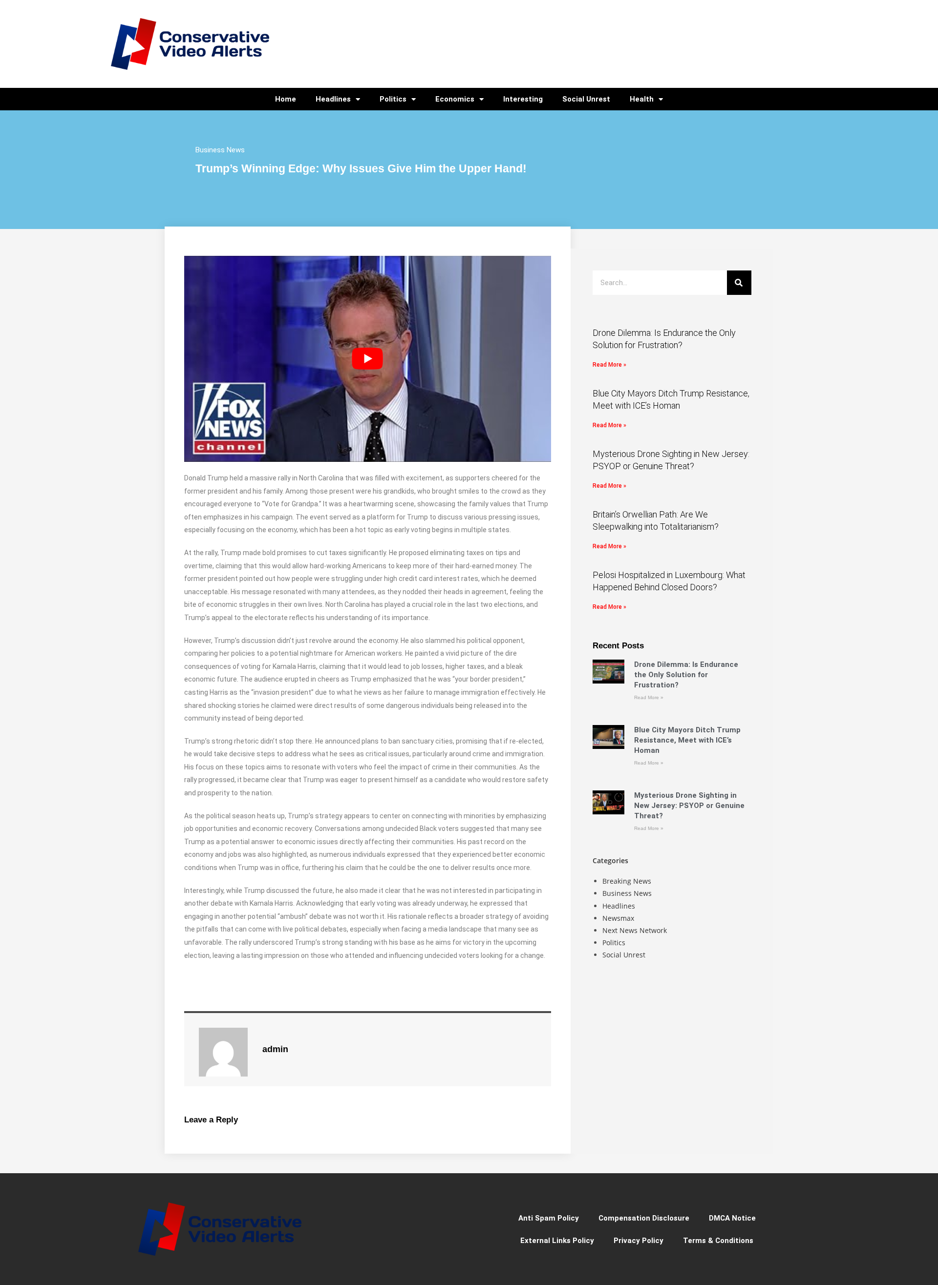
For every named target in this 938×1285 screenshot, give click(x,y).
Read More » (609, 364)
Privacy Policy (638, 1240)
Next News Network (634, 930)
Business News (220, 149)
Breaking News (626, 881)
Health (642, 99)
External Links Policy (557, 1240)
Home (285, 99)
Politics (393, 99)
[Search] (739, 282)
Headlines (333, 99)
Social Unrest (586, 99)
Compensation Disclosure (643, 1218)
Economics (454, 99)
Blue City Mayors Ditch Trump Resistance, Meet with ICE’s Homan (687, 740)
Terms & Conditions (718, 1240)
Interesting (523, 99)
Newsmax (618, 918)
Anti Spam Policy (548, 1218)
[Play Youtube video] (367, 359)
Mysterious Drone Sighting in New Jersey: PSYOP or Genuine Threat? (689, 805)
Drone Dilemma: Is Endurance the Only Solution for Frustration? (686, 674)
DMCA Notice (732, 1218)
